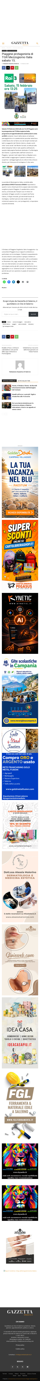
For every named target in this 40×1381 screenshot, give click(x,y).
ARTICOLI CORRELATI (9, 381)
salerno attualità (22, 324)
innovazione (12, 1379)
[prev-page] (3, 414)
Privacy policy (20, 1345)
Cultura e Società (31, 1373)
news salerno (27, 322)
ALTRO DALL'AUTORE (24, 381)
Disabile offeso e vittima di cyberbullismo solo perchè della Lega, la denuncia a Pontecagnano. (10, 350)
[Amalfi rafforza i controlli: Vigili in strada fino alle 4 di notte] (6, 396)
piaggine (14, 324)
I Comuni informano (18, 48)
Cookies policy (20, 1349)
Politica (17, 1373)
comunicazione (19, 1379)
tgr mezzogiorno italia (8, 326)
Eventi (14, 1375)
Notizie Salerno (6, 324)
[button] (3, 43)
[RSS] (17, 1367)
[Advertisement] (20, 20)
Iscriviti (33, 314)
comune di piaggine (17, 322)
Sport (19, 1375)
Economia (22, 1373)
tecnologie (26, 1379)
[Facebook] (4, 68)
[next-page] (6, 414)
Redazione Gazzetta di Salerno (11, 63)
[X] (8, 68)
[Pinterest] (12, 68)
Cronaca (11, 1373)
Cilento (9, 322)
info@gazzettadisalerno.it (24, 1354)
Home (3, 48)
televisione (30, 324)
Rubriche (25, 1375)
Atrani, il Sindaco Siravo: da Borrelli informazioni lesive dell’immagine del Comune (24, 388)
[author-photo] (20, 369)
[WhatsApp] (16, 68)
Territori (9, 48)
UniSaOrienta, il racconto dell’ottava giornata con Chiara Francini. (30, 350)
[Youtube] (27, 1367)
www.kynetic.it (33, 1379)
